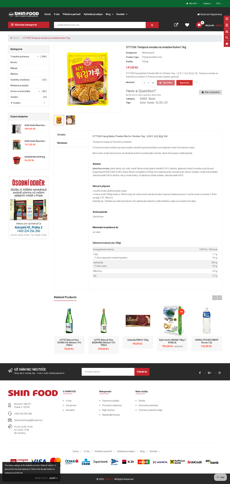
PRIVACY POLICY (41, 478)
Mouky (152, 98)
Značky (129, 61)
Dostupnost (131, 53)
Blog (142, 451)
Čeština (206, 4)
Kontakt (153, 451)
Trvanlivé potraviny (19, 56)
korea (143, 102)
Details (61, 134)
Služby (142, 400)
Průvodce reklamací (112, 405)
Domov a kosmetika (20, 91)
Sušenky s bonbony (20, 79)
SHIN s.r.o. (109, 479)
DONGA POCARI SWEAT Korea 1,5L (206, 341)
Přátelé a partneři (103, 451)
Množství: (130, 82)
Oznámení (71, 405)
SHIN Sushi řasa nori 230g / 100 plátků (43, 125)
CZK (219, 3)
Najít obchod (108, 410)
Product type (132, 57)
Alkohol (14, 74)
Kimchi (13, 62)
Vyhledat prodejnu (126, 451)
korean (150, 102)
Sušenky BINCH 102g (137, 340)
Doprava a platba (110, 400)
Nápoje (13, 68)
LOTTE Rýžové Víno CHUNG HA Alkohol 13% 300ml (69, 342)
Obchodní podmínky (148, 405)
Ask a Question (212, 92)
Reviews (62, 142)
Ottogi (145, 61)
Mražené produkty (19, 85)
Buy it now (184, 83)
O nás (69, 400)
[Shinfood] (33, 393)
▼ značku (15, 103)
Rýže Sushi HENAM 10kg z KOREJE (172, 341)
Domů (76, 451)
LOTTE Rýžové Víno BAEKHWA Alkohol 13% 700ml (103, 342)
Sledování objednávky (211, 14)
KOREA (143, 98)
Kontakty (70, 410)
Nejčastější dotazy (111, 415)
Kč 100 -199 (162, 102)
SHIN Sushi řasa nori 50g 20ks (39, 141)
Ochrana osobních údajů (150, 410)
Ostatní (14, 97)
